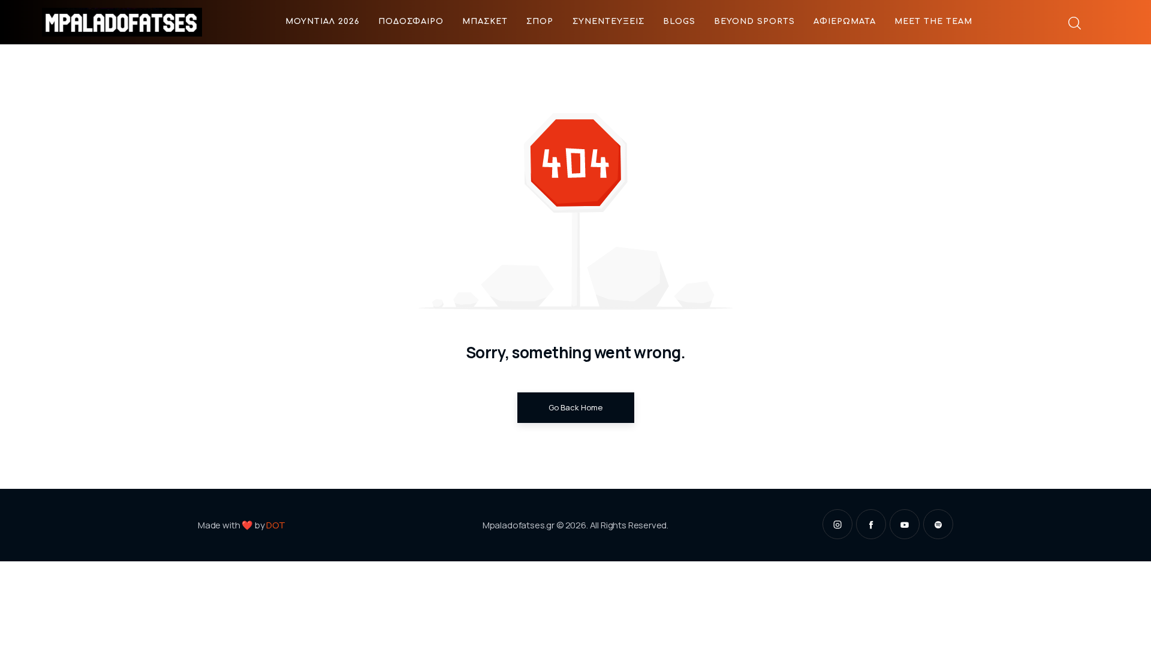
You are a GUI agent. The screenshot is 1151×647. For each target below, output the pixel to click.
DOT (275, 525)
